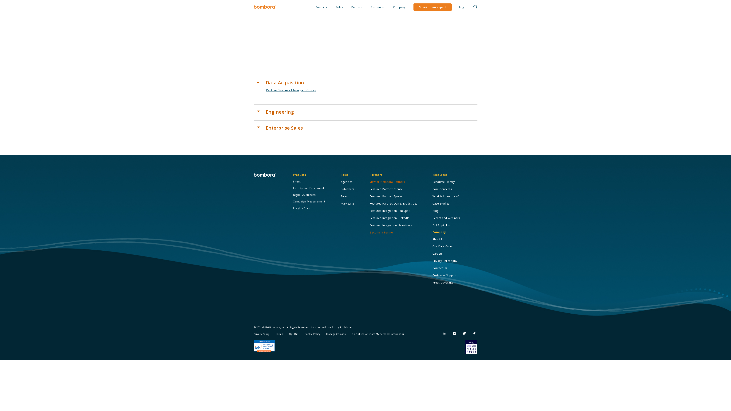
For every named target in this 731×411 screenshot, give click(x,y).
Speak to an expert (432, 7)
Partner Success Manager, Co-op (291, 90)
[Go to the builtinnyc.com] (471, 347)
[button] (321, 7)
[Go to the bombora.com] (265, 7)
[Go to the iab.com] (264, 346)
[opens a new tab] (445, 333)
